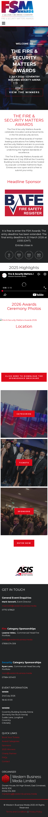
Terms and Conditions (16, 811)
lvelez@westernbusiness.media (17, 639)
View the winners (24, 92)
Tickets (24, 463)
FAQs (4, 757)
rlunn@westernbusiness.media (17, 673)
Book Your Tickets (10, 737)
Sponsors (24, 511)
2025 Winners (8, 749)
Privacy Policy (35, 811)
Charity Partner (9, 753)
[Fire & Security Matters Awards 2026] (18, 320)
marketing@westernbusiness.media (19, 794)
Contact (6, 761)
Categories (24, 414)
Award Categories (10, 741)
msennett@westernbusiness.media (19, 606)
